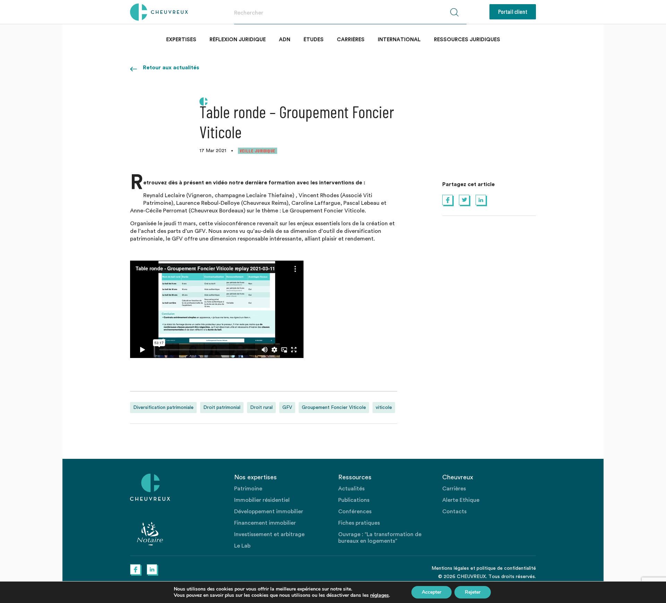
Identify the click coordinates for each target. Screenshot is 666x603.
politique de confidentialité (506, 568)
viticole (384, 407)
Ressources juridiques (467, 39)
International (399, 39)
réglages (379, 595)
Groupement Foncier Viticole (334, 407)
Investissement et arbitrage (269, 534)
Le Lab (242, 546)
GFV (287, 407)
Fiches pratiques (359, 523)
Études (314, 39)
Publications (353, 500)
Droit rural (261, 407)
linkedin (481, 200)
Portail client (512, 11)
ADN (284, 39)
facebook (447, 200)
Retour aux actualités (171, 67)
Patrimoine (248, 488)
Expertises (181, 39)
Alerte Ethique (460, 500)
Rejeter (472, 592)
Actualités (351, 488)
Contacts (454, 511)
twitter (464, 200)
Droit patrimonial (221, 407)
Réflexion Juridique (238, 39)
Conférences (355, 511)
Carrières (351, 39)
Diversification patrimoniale (163, 407)
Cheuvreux (159, 12)
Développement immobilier (268, 511)
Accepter (431, 592)
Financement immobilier (265, 523)
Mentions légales (450, 568)
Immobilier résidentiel (262, 500)
